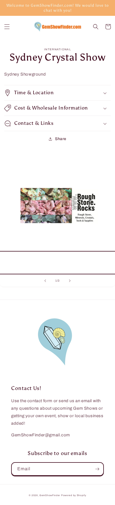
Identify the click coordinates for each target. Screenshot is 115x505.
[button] (7, 27)
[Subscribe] (97, 469)
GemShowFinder (49, 495)
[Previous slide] (45, 281)
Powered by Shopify (73, 495)
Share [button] (60, 139)
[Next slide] (70, 281)
